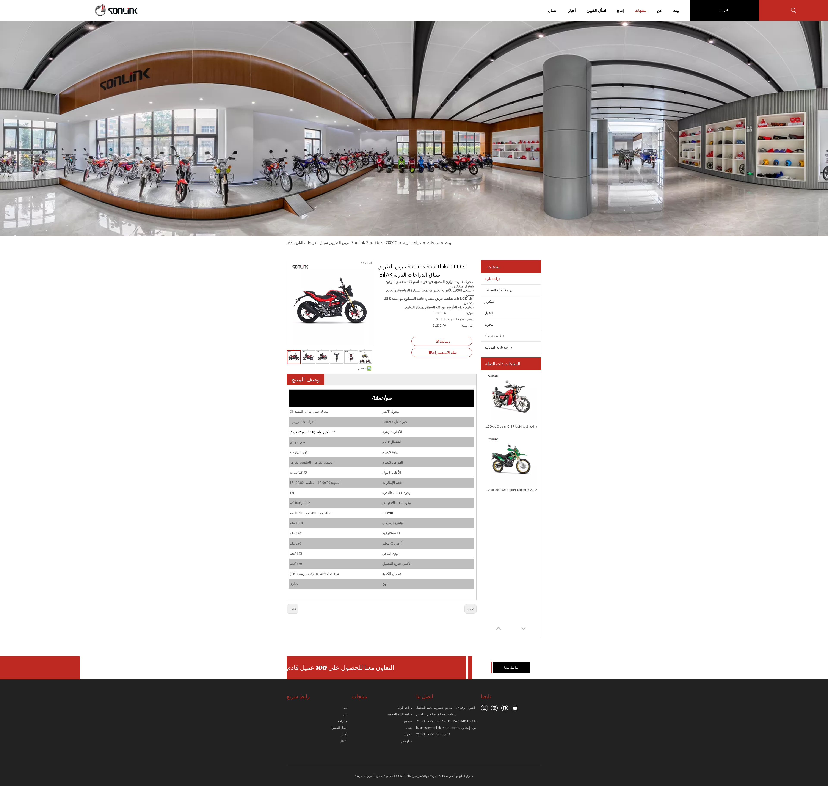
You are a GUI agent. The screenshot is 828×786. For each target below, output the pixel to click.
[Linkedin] (494, 707)
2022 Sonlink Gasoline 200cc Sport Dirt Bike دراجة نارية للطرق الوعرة (511, 490)
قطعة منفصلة (494, 335)
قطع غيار (406, 741)
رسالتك (444, 341)
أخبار (344, 734)
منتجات (342, 721)
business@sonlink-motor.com (437, 728)
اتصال (343, 741)
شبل (409, 728)
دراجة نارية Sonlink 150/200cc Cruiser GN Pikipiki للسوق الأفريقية (511, 426)
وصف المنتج (305, 379)
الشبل (489, 313)
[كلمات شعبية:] (793, 10)
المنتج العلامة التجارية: (460, 319)
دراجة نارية (492, 278)
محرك (489, 324)
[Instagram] (484, 707)
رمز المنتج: (467, 325)
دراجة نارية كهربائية (498, 347)
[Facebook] (504, 707)
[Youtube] (515, 707)
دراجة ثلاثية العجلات (499, 290)
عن (345, 714)
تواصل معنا (511, 667)
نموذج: (470, 313)
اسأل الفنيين (339, 728)
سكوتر (489, 301)
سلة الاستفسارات (444, 352)
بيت (344, 708)
